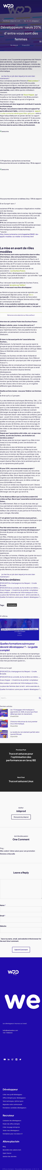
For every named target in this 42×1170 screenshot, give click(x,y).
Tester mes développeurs (11, 1130)
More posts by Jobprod (21, 817)
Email (2, 916)
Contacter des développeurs (12, 1120)
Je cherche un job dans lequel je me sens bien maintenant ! (17, 575)
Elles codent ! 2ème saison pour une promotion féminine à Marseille (17, 852)
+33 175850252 (8, 1033)
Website (3, 926)
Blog (4, 1146)
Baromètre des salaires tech (12, 1150)
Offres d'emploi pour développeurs (14, 1098)
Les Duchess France (17, 271)
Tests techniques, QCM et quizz (13, 1101)
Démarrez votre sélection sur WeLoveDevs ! (21, 315)
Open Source (7, 1153)
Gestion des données (10, 1156)
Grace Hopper (28, 95)
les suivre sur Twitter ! (18, 285)
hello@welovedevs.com (10, 1030)
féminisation (12, 605)
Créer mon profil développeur (12, 1094)
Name (3, 905)
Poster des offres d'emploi (11, 1124)
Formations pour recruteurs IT (13, 1134)
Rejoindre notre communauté (12, 1104)
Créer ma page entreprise (11, 1127)
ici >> (31, 295)
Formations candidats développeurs (14, 1108)
